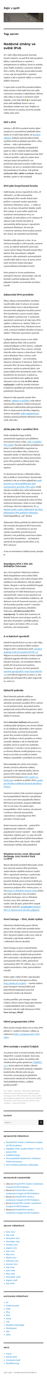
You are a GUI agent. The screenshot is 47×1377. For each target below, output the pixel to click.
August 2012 (11, 1248)
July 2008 (10, 1283)
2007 (29, 1091)
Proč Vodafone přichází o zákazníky (22, 1165)
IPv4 (8, 1312)
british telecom (17, 1093)
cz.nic (26, 1093)
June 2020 (10, 1232)
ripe (27, 1098)
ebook (30, 1093)
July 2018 (10, 1235)
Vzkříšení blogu (13, 1155)
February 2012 (12, 1261)
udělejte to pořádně (20, 401)
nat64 (39, 1096)
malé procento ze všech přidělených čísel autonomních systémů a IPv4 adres (23, 483)
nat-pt (33, 1096)
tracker (9, 1100)
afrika (38, 1091)
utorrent (32, 1100)
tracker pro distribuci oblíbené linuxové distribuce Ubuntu (23, 783)
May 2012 (10, 1254)
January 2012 (12, 1264)
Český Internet (12, 1305)
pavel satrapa (9, 1098)
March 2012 (11, 1257)
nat (29, 1096)
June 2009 (10, 1270)
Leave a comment (19, 1103)
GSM (8, 1309)
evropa (36, 1093)
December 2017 (13, 1238)
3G (7, 1302)
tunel (14, 1100)
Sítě (19, 1091)
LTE (7, 1322)
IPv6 (15, 1091)
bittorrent (7, 1093)
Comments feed (13, 1360)
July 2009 (10, 1267)
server (31, 1098)
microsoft (24, 1096)
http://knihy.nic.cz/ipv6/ (15, 983)
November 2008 (13, 1277)
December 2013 (13, 1241)
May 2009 (10, 1274)
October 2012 (12, 1245)
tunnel (19, 1100)
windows (7, 1103)
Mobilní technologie (15, 1325)
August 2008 (11, 1280)
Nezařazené (11, 1328)
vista (37, 1100)
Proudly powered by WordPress (25, 1373)
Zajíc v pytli (12, 8)
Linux (8, 1318)
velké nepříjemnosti (30, 413)
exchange (7, 1096)
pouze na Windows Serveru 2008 (22, 891)
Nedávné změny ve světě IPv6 (20, 46)
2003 (24, 1091)
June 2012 (10, 1251)
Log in (9, 1353)
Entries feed (11, 1357)
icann (14, 1096)
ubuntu (25, 1100)
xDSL (8, 1334)
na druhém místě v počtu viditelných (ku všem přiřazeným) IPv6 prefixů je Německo (23, 509)
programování (19, 1098)
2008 (33, 1091)
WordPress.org (12, 1363)
